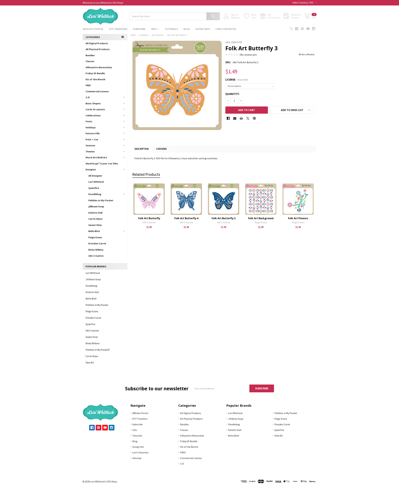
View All (90, 362)
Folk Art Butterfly (149, 218)
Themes (90, 151)
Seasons (90, 145)
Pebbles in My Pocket (100, 200)
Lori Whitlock (96, 181)
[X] (291, 29)
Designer (91, 169)
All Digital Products (97, 43)
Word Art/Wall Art (96, 157)
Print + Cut (92, 139)
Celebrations (93, 115)
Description (142, 148)
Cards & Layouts (95, 109)
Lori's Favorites (226, 28)
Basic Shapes (93, 103)
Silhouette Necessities (99, 67)
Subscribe (139, 28)
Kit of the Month (95, 79)
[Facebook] (297, 29)
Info (154, 28)
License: (236, 79)
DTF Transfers (118, 28)
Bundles (90, 55)
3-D (88, 97)
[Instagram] (313, 29)
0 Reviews (161, 148)
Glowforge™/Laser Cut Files (102, 163)
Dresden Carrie (97, 243)
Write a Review (306, 54)
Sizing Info (202, 28)
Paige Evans (95, 237)
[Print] (241, 118)
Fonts (89, 121)
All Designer (95, 175)
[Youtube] (308, 29)
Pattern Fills (93, 133)
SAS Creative (95, 255)
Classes (90, 61)
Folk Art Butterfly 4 (186, 218)
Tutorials (171, 28)
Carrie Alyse (95, 218)
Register (235, 17)
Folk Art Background (261, 218)
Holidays (91, 127)
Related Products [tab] (146, 174)
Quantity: (232, 94)
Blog (186, 28)
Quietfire (93, 188)
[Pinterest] (302, 29)
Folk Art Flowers (298, 218)
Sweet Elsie (95, 225)
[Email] (235, 118)
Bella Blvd (94, 231)
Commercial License (97, 91)
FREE (88, 85)
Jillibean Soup (96, 206)
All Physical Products (98, 49)
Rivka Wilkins (95, 249)
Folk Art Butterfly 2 (224, 218)
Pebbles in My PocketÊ (98, 349)
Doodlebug (94, 194)
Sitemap (136, 458)
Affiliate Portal (93, 28)
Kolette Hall (95, 212)
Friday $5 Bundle (95, 73)
